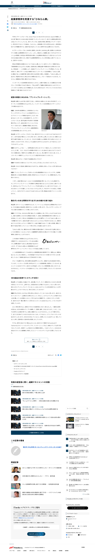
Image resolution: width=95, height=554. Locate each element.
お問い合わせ (31, 550)
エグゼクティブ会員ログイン (57, 6)
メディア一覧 (11, 550)
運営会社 (54, 550)
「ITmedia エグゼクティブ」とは (18, 6)
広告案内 (25, 550)
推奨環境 (66, 550)
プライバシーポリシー (41, 550)
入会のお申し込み (37, 6)
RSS (49, 550)
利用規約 (83, 547)
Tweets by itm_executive (73, 505)
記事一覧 (77, 6)
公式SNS (19, 550)
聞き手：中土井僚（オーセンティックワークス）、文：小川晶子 (42, 447)
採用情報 (60, 550)
